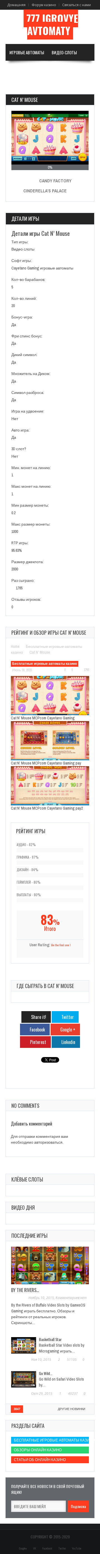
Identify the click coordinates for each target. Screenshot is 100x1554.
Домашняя (16, 5)
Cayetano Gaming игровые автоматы (42, 268)
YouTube (76, 1548)
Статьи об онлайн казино (40, 1459)
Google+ (23, 1548)
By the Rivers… (25, 1290)
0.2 (13, 512)
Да (13, 324)
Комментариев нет (71, 1297)
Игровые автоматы (26, 52)
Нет (14, 418)
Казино (16, 86)
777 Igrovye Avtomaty (52, 24)
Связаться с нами (76, 5)
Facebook (47, 1548)
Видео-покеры (22, 69)
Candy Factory (55, 181)
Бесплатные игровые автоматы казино (44, 663)
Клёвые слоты (27, 1179)
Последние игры (29, 1235)
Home (15, 646)
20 (13, 305)
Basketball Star (50, 1339)
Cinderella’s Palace (45, 191)
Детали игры (25, 218)
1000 (14, 531)
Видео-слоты (64, 52)
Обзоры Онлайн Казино (38, 1450)
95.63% (16, 550)
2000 (14, 569)
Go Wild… (45, 1373)
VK (34, 1548)
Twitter (62, 1548)
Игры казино (56, 69)
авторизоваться (48, 1142)
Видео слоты (22, 249)
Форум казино (44, 5)
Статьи (42, 86)
